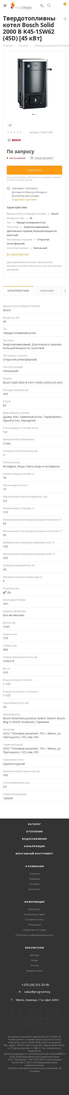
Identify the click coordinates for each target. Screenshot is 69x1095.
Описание (47, 290)
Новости (35, 873)
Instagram (34, 1014)
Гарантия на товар (34, 929)
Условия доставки (34, 914)
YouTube (53, 1014)
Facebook (25, 1014)
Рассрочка (34, 924)
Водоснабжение (34, 838)
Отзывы (34, 884)
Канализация (34, 846)
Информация (34, 901)
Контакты (34, 889)
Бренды (34, 955)
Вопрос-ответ (34, 970)
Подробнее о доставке (24, 199)
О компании (34, 866)
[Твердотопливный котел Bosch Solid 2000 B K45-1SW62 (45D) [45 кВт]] (34, 83)
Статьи (34, 965)
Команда (34, 878)
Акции (34, 960)
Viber (34, 1023)
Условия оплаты (34, 919)
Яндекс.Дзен (44, 1023)
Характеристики (18, 290)
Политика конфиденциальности (34, 935)
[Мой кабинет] (55, 6)
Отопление (34, 831)
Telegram (44, 1014)
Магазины (34, 909)
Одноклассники (25, 1023)
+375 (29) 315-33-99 (35, 984)
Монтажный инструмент (34, 853)
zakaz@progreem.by (37, 992)
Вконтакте (16, 1014)
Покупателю (34, 947)
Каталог (34, 824)
